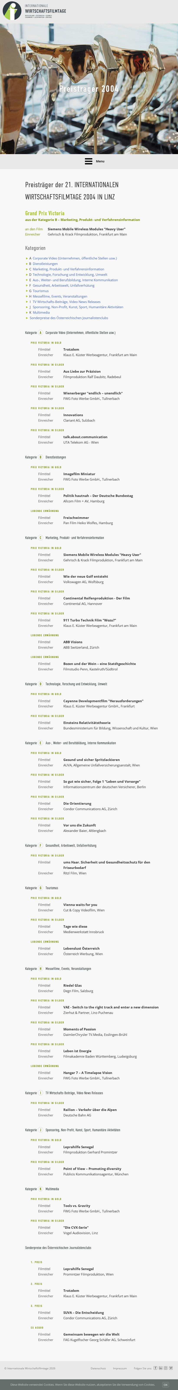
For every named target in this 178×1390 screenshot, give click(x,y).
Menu (100, 161)
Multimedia (41, 312)
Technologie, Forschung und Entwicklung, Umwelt (70, 274)
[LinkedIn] (160, 1368)
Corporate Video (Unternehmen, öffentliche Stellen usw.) (75, 258)
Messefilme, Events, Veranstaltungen (60, 296)
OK (166, 1385)
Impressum (120, 1368)
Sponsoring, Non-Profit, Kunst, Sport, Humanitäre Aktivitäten (78, 307)
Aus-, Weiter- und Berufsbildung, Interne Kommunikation (75, 280)
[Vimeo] (171, 1368)
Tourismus (41, 291)
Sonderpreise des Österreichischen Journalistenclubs (69, 318)
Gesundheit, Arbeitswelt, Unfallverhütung (63, 285)
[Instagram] (165, 1368)
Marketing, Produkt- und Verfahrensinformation (68, 269)
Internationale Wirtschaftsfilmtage (28, 1368)
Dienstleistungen (45, 263)
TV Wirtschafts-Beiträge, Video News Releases (67, 302)
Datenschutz (98, 1368)
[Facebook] (155, 1368)
